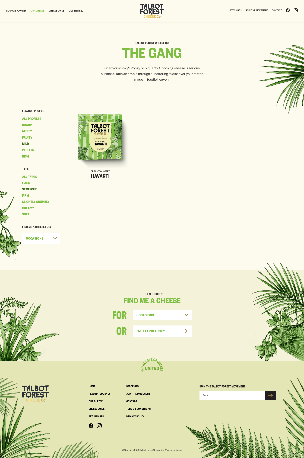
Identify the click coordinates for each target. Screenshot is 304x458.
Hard (26, 184)
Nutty (27, 132)
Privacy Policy (135, 417)
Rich (25, 157)
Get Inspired (76, 11)
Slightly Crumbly (35, 202)
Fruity (27, 138)
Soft (25, 215)
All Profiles (31, 119)
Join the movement (257, 11)
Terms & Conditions (138, 409)
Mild (25, 144)
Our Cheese (37, 11)
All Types (29, 177)
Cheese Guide (56, 11)
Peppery (28, 151)
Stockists (236, 11)
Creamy (28, 209)
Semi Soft (29, 190)
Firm (25, 196)
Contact (277, 11)
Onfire (178, 450)
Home (92, 386)
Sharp (27, 126)
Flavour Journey (16, 11)
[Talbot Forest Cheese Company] (152, 11)
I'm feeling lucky (150, 332)
